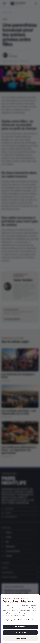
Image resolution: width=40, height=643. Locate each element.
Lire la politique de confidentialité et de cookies (19, 620)
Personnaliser (20, 638)
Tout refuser (20, 627)
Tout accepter (20, 632)
